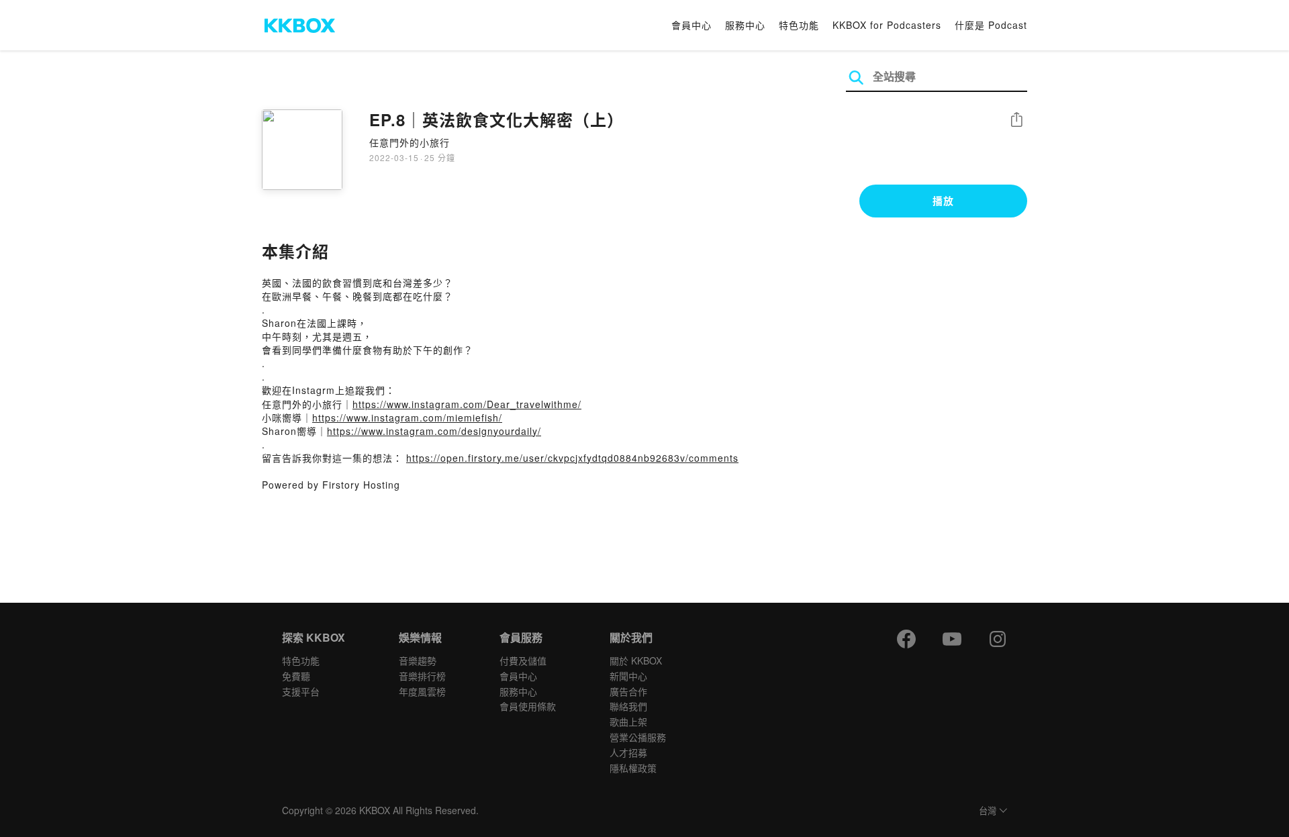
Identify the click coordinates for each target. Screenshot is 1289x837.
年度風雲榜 (422, 691)
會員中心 (691, 25)
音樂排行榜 (422, 676)
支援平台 (301, 691)
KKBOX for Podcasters (886, 25)
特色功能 (799, 25)
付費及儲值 (522, 660)
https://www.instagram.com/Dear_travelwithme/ (466, 404)
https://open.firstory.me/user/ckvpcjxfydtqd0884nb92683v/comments (572, 457)
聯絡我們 (628, 706)
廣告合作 (628, 691)
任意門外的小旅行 (409, 142)
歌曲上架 (628, 721)
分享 (1016, 120)
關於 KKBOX (636, 660)
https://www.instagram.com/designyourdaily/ (434, 431)
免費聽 (296, 676)
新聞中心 (628, 676)
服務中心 (745, 25)
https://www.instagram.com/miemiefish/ (407, 417)
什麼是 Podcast (991, 25)
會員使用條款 (527, 706)
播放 (943, 200)
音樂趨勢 (417, 660)
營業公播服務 (638, 737)
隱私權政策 (633, 768)
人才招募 (628, 752)
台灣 (987, 811)
